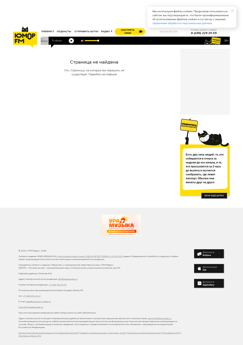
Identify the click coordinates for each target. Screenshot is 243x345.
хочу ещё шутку (214, 195)
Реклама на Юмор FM (30, 336)
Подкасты (64, 31)
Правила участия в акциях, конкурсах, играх (103, 333)
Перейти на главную (102, 74)
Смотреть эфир (128, 31)
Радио (105, 31)
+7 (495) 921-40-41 (31, 296)
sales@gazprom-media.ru (38, 301)
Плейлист (47, 31)
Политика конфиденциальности (144, 333)
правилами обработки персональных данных (182, 23)
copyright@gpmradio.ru (159, 318)
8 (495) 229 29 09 (204, 33)
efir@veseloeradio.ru (68, 279)
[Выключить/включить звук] (82, 40)
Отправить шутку (86, 31)
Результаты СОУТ (171, 333)
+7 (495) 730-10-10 (57, 284)
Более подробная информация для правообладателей (48, 333)
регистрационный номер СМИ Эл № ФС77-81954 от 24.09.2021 (90, 256)
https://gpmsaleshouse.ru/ (31, 307)
